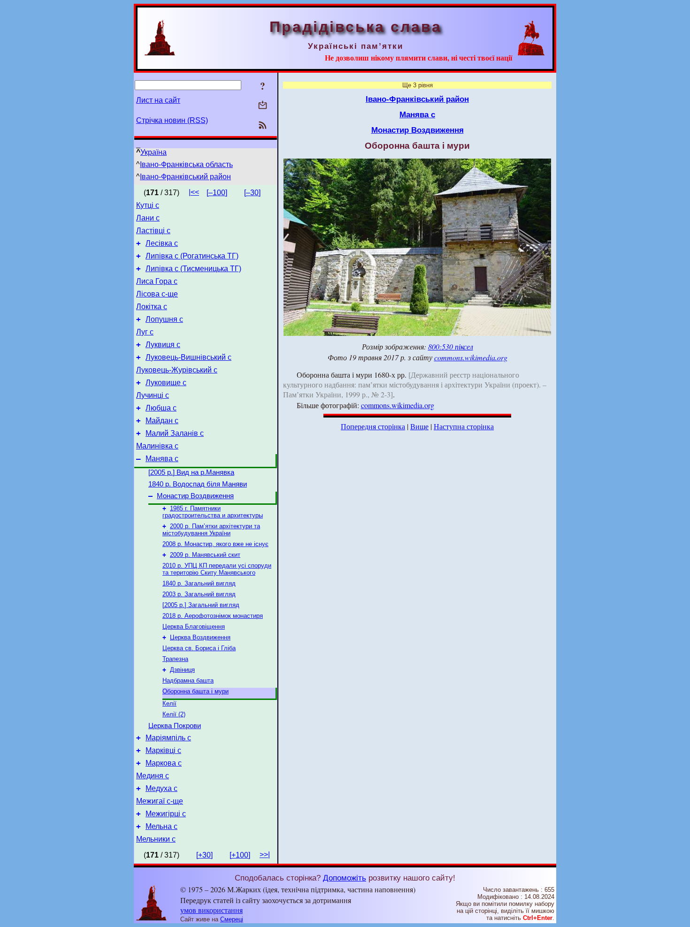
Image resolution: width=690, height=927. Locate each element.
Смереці (231, 919)
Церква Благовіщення (193, 626)
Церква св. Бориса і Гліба (199, 648)
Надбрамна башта (188, 680)
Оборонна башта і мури (195, 691)
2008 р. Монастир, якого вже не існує (215, 543)
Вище (419, 426)
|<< (194, 192)
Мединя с (152, 776)
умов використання (211, 910)
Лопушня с (164, 319)
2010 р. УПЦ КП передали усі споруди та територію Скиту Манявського (216, 569)
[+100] (240, 855)
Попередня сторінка (373, 426)
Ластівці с (153, 231)
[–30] (252, 193)
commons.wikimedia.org (470, 357)
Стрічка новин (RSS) (172, 120)
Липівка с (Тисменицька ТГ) (193, 269)
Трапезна (175, 658)
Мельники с (156, 839)
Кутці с (147, 205)
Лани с (148, 218)
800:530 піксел (450, 346)
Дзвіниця (182, 669)
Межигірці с (166, 814)
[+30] (204, 855)
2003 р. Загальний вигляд (199, 594)
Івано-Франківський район (185, 177)
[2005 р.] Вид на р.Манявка (191, 472)
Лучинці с (152, 395)
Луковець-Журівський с (176, 370)
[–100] (217, 193)
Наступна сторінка (464, 426)
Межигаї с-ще (159, 801)
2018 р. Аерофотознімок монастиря (212, 615)
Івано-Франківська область (186, 164)
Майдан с (162, 421)
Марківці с (163, 750)
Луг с (144, 332)
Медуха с (161, 788)
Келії (169, 703)
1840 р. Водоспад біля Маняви (197, 484)
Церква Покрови (174, 725)
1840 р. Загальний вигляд (199, 583)
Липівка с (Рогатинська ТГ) (192, 256)
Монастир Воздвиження (195, 496)
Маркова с (164, 763)
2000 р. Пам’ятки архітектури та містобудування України (211, 530)
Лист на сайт (158, 100)
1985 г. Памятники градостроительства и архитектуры (212, 512)
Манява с (162, 459)
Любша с (161, 408)
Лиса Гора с (156, 281)
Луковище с (166, 383)
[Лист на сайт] (262, 105)
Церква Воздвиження (200, 637)
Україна (153, 152)
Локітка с (151, 307)
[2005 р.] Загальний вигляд (200, 604)
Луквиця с (163, 345)
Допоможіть (344, 877)
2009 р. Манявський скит (205, 554)
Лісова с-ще (157, 294)
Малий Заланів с (175, 433)
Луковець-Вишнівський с (188, 357)
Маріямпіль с (168, 738)
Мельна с (161, 826)
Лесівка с (162, 243)
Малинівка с (157, 446)
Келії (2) (173, 714)
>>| (265, 855)
